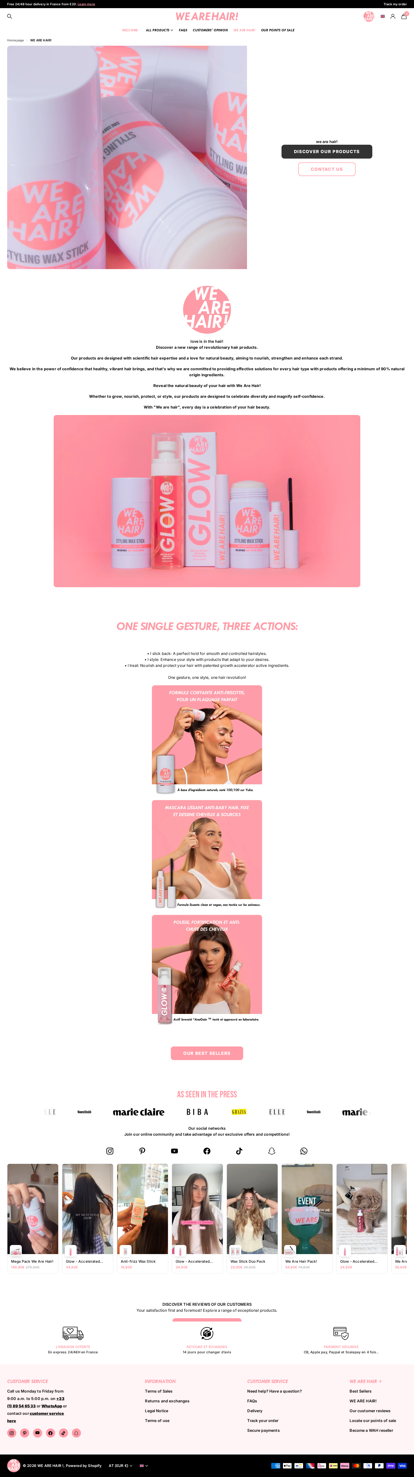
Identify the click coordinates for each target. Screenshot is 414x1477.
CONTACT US (327, 169)
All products (157, 30)
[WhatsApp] (304, 1151)
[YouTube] (175, 1151)
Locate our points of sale (373, 1420)
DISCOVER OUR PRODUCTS (327, 151)
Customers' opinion (210, 30)
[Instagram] (110, 1151)
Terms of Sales (158, 1391)
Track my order (395, 4)
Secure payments (263, 1430)
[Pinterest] (142, 1151)
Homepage (15, 40)
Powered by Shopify (84, 1465)
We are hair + (366, 1381)
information (160, 1381)
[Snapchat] (272, 1151)
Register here (84, 4)
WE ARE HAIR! (244, 30)
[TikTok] (239, 1151)
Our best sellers (207, 1053)
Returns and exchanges (167, 1401)
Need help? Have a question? (274, 1391)
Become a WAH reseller (371, 1430)
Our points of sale (277, 30)
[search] (9, 16)
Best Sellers (361, 1391)
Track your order (262, 1420)
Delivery (254, 1410)
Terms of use (157, 1420)
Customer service (267, 1381)
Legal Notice (156, 1410)
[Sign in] (393, 16)
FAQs (183, 30)
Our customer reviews (370, 1410)
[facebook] (207, 1151)
